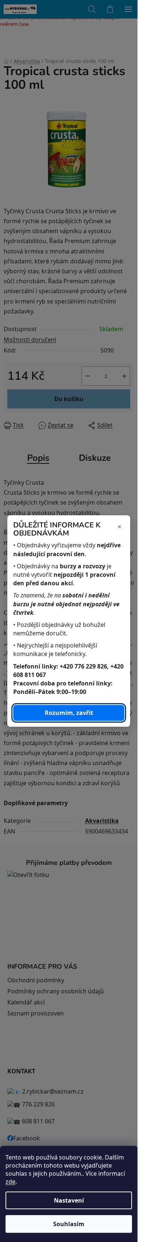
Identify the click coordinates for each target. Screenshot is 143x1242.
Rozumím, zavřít (69, 713)
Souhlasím (68, 1224)
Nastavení (69, 1200)
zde (10, 1182)
